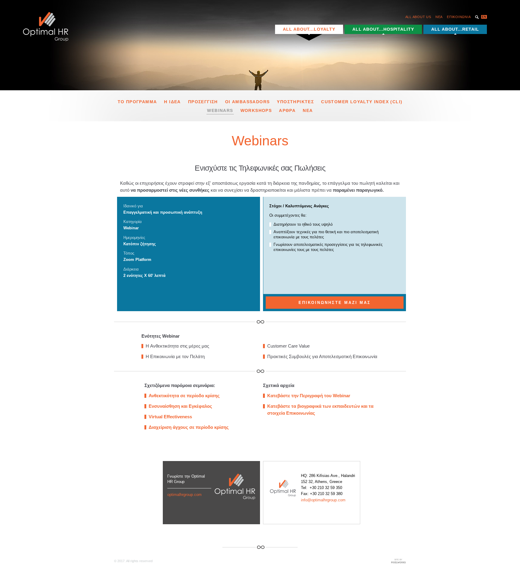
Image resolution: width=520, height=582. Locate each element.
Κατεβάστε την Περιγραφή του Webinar (308, 395)
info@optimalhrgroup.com (323, 500)
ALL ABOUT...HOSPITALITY (383, 29)
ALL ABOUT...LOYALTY (309, 29)
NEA (439, 17)
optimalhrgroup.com (184, 494)
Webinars (220, 110)
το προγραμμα (137, 101)
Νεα (308, 110)
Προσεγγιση (203, 101)
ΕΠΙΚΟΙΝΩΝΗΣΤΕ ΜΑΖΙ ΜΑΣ (335, 302)
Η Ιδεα (172, 101)
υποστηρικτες (295, 101)
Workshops (256, 110)
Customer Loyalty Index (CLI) (361, 101)
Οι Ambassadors (247, 101)
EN (484, 16)
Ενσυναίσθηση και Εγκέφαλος (180, 406)
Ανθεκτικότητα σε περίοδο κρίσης (184, 395)
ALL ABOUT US (418, 17)
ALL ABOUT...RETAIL (455, 29)
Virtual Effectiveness (170, 416)
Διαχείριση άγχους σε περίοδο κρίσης (189, 427)
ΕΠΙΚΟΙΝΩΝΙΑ (459, 17)
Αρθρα (287, 110)
